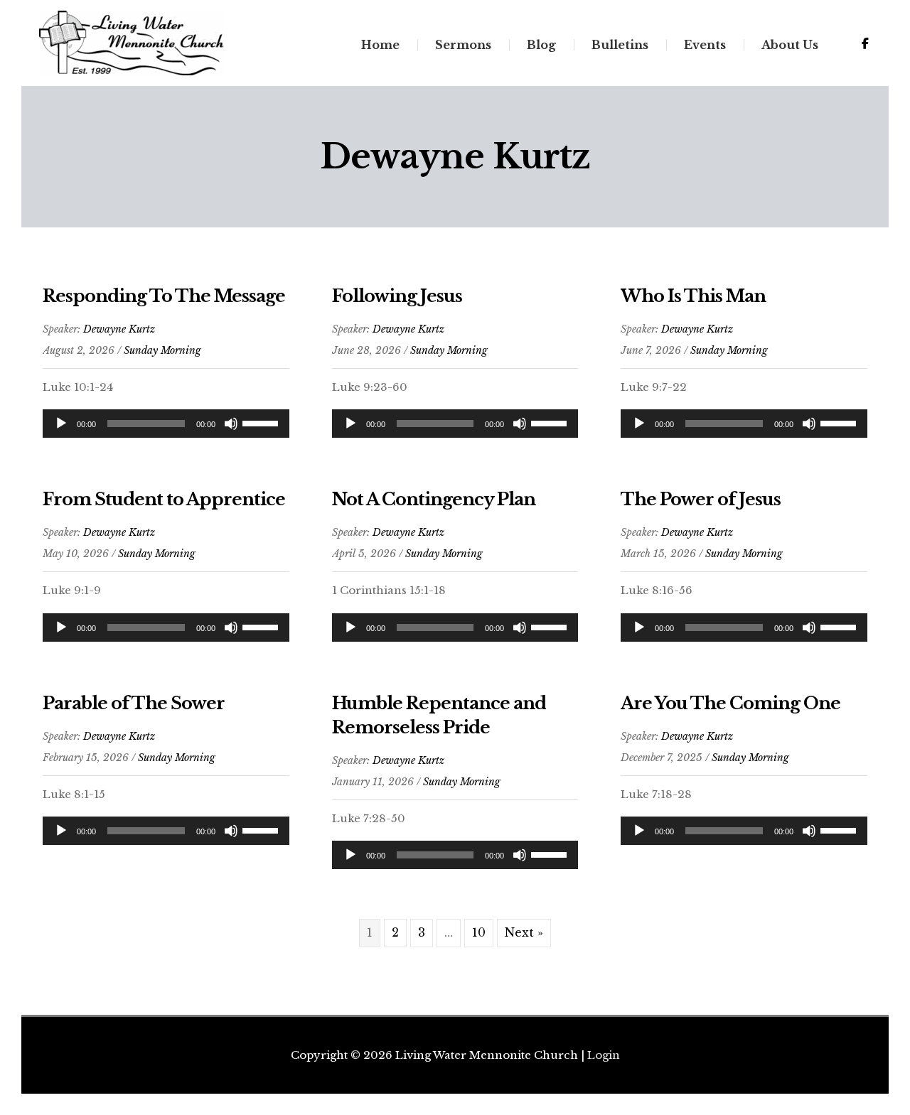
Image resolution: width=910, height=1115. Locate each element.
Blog (541, 45)
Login (603, 1055)
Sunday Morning (162, 350)
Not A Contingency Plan (433, 499)
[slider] (262, 422)
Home (380, 45)
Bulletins (620, 45)
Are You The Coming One (730, 703)
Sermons (463, 45)
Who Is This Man (693, 296)
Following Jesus (397, 296)
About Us (789, 45)
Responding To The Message (164, 296)
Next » (524, 932)
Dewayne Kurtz (119, 329)
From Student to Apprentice (164, 499)
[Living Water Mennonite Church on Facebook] (865, 43)
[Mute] (231, 423)
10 (479, 932)
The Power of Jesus (701, 499)
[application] (166, 423)
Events (705, 45)
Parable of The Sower (134, 703)
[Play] (61, 423)
